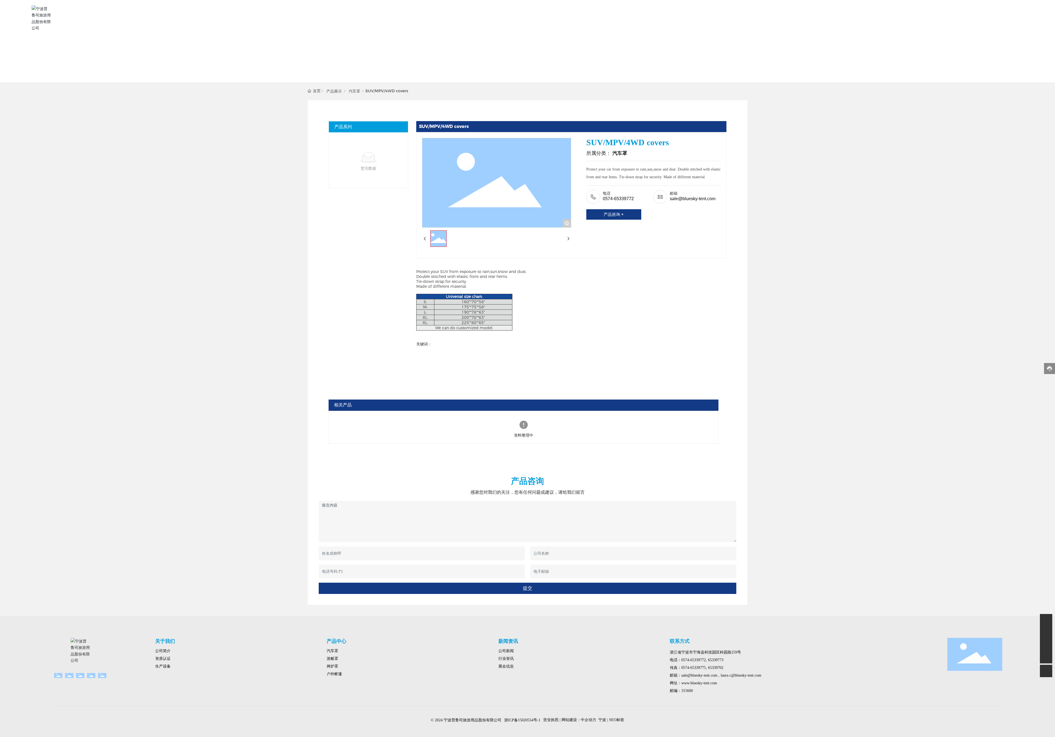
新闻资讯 (508, 641)
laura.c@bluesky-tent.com (740, 675)
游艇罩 (332, 659)
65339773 (715, 660)
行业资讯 (506, 659)
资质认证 (163, 659)
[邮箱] (1046, 632)
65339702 (715, 668)
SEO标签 (616, 720)
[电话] (1046, 645)
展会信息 (506, 666)
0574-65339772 (618, 198)
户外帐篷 (334, 674)
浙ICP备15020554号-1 (522, 720)
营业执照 (551, 720)
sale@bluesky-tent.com (692, 198)
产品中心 (336, 641)
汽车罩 (354, 91)
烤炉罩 (332, 666)
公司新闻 (506, 651)
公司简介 (163, 651)
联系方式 (680, 641)
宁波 (602, 720)
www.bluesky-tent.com (699, 683)
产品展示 (334, 91)
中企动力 (588, 720)
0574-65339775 (693, 668)
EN (1018, 18)
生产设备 (163, 666)
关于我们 (165, 641)
